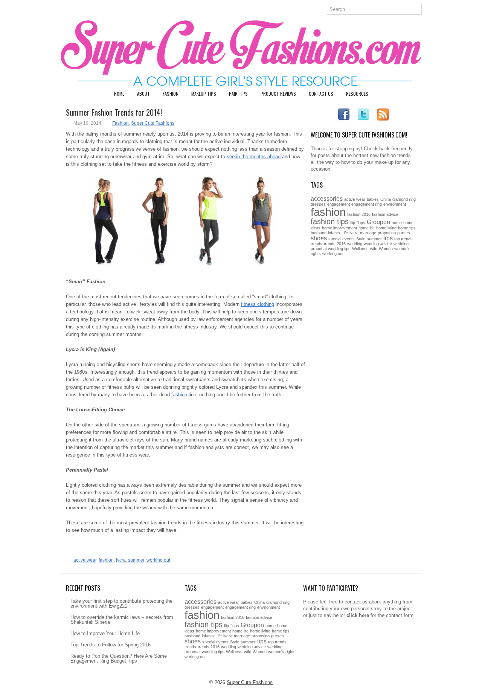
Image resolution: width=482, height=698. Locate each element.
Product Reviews (278, 93)
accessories (327, 198)
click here (357, 615)
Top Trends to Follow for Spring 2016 (110, 645)
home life (366, 228)
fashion (180, 394)
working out (158, 560)
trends (316, 243)
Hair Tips (238, 93)
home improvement (339, 228)
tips (388, 238)
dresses (318, 204)
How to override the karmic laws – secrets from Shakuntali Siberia (121, 619)
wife (373, 248)
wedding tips (339, 248)
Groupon (378, 221)
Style (360, 239)
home (397, 222)
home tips (407, 228)
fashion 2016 (359, 214)
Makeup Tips (203, 93)
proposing (387, 233)
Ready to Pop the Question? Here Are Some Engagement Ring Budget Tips (118, 658)
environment (394, 204)
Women (386, 248)
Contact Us (321, 93)
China (385, 199)
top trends (403, 239)
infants (334, 233)
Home (119, 93)
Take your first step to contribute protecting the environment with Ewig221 (121, 603)
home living (386, 228)
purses (403, 233)
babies (373, 199)
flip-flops (357, 222)
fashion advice (385, 214)
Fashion (170, 93)
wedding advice (378, 243)
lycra (121, 560)
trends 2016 (335, 243)
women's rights (282, 651)
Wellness (360, 248)
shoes (319, 238)
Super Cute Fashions (152, 123)
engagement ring (366, 204)
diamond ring (404, 199)
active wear (84, 560)
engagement (338, 204)
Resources (357, 93)
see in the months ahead (254, 156)
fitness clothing (257, 304)
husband (318, 233)
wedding (354, 243)
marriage (368, 233)
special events (341, 239)
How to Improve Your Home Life (105, 633)
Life (345, 233)
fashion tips (330, 221)
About (143, 93)
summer (136, 560)
